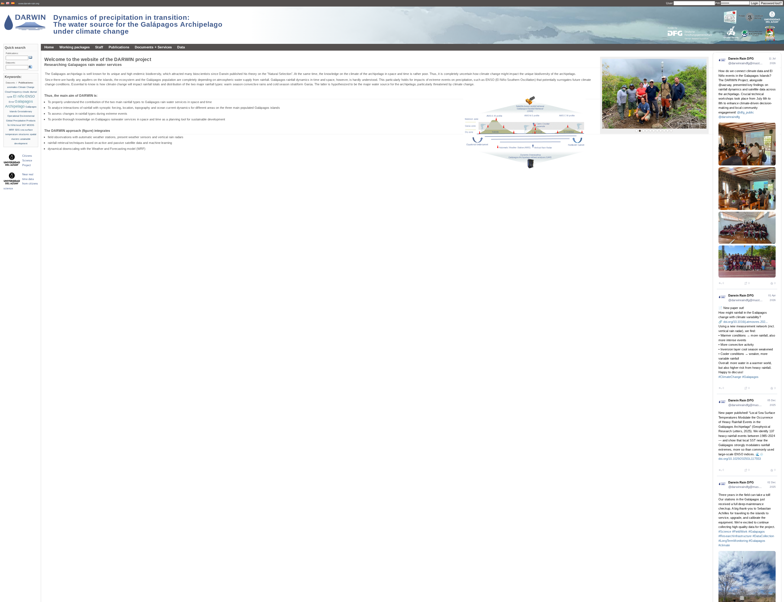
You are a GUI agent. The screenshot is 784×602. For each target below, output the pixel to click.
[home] (25, 22)
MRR (11, 130)
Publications (119, 47)
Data (181, 47)
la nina (12, 125)
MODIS (30, 125)
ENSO (30, 96)
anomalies (12, 87)
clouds (25, 92)
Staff (99, 47)
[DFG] (692, 24)
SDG (17, 130)
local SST (21, 125)
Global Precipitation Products (21, 120)
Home (49, 47)
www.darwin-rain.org (28, 3)
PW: (718, 3)
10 (668, 131)
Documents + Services (153, 47)
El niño (18, 96)
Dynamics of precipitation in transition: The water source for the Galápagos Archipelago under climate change (138, 24)
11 (671, 131)
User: (670, 3)
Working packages (74, 47)
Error (11, 102)
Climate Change (26, 87)
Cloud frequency (13, 92)
